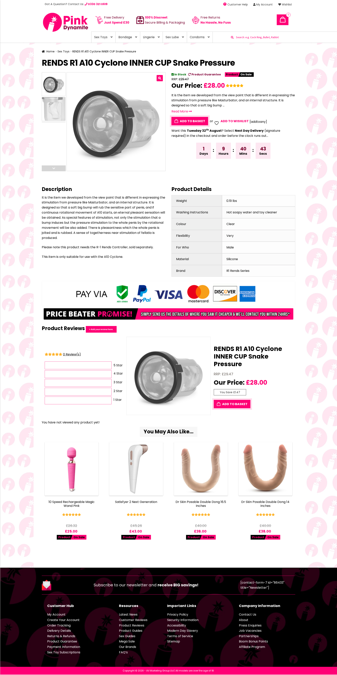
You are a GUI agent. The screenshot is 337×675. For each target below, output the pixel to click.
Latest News (128, 614)
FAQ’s (123, 652)
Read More (180, 111)
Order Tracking (59, 625)
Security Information (183, 620)
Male (230, 247)
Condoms (197, 37)
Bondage (125, 37)
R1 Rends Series (237, 271)
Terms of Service (180, 636)
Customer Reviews (133, 620)
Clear (230, 224)
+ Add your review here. (101, 329)
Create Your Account (63, 620)
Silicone (232, 259)
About (243, 620)
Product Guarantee (206, 74)
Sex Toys (100, 37)
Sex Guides (127, 636)
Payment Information (63, 647)
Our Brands (127, 647)
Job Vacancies (250, 630)
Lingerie (149, 37)
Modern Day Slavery (182, 630)
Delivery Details (59, 630)
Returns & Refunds (61, 636)
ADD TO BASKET (192, 121)
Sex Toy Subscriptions (63, 652)
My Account (264, 4)
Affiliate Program (252, 647)
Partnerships (249, 636)
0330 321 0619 (97, 4)
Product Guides (130, 630)
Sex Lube (172, 37)
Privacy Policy (177, 614)
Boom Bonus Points (253, 641)
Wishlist (286, 4)
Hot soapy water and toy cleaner (251, 212)
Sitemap (173, 641)
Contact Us (247, 614)
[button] (160, 78)
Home (50, 51)
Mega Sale (127, 641)
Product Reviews (131, 625)
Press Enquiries (250, 625)
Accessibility (176, 625)
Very (230, 235)
